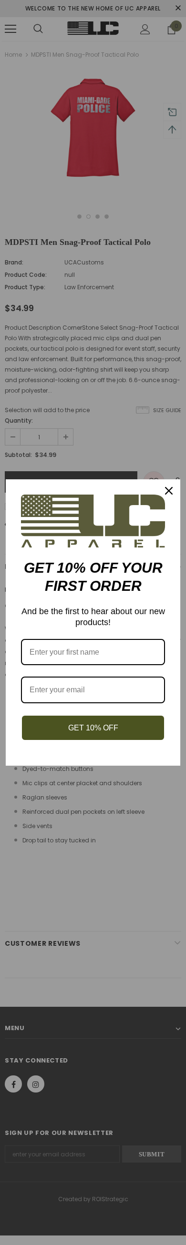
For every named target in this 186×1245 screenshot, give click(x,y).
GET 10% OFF (93, 728)
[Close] (168, 490)
